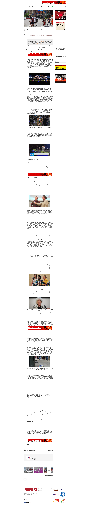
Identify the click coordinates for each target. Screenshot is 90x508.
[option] (28, 472)
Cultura (33, 6)
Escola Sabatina (37, 6)
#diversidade (50, 444)
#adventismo (33, 444)
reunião (32, 268)
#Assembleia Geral (42, 444)
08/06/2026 (49, 476)
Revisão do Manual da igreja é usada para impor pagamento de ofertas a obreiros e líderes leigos (60, 49)
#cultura (46, 444)
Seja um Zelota (45, 6)
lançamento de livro (36, 289)
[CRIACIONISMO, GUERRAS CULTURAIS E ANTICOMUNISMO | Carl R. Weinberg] (60, 78)
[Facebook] (25, 502)
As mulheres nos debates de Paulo (60, 53)
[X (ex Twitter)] (27, 502)
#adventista (37, 444)
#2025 (30, 444)
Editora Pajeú (49, 6)
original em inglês (43, 41)
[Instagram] (28, 502)
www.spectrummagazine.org (39, 43)
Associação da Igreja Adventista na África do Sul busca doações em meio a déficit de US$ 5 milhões (61, 57)
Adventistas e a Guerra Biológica (59, 51)
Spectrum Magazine (46, 476)
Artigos (27, 6)
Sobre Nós (41, 6)
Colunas (30, 6)
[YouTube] (30, 502)
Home (24, 6)
